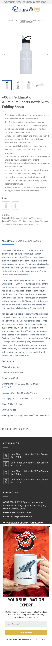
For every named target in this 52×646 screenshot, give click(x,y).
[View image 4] (39, 85)
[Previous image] (4, 54)
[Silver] (15, 205)
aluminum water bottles (13, 257)
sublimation (21, 115)
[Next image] (47, 54)
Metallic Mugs (35, 20)
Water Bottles (26, 22)
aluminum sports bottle (38, 115)
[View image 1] (7, 85)
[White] (6, 205)
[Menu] (3, 9)
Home (10, 20)
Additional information (28, 241)
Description (8, 241)
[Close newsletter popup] (49, 526)
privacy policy (30, 639)
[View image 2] (18, 85)
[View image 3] (28, 85)
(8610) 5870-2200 (21, 512)
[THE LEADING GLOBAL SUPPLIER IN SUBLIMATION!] (26, 9)
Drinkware (21, 20)
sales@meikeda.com (21, 516)
